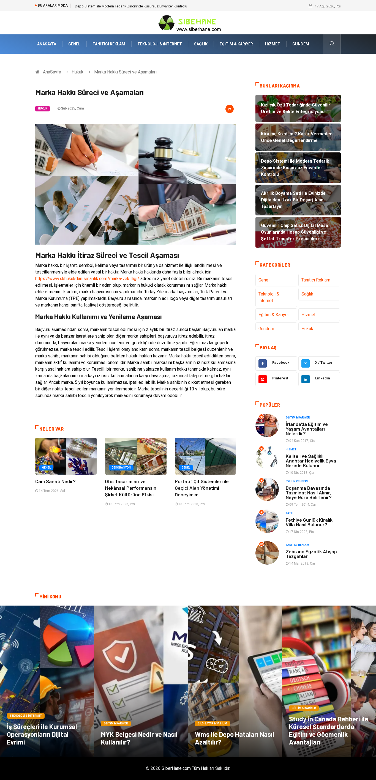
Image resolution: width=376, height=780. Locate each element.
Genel (74, 44)
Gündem (300, 44)
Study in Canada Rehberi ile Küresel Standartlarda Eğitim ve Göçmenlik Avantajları (328, 730)
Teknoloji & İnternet (159, 44)
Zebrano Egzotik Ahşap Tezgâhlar (311, 553)
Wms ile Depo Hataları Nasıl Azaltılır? (234, 738)
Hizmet (272, 44)
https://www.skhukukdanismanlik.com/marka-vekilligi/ (87, 278)
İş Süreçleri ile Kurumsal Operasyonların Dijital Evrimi (42, 734)
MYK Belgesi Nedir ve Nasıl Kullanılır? (139, 738)
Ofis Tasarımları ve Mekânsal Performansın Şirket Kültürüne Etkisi (130, 487)
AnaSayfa (46, 44)
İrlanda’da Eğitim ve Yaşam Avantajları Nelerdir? (307, 428)
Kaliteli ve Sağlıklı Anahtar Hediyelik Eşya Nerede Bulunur (311, 460)
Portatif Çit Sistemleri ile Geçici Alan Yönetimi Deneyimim (202, 487)
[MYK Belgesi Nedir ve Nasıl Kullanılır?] (141, 681)
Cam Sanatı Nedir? (55, 481)
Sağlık (201, 44)
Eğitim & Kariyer (236, 44)
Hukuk (77, 72)
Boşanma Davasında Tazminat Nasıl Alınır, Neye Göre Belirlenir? (309, 492)
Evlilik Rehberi (297, 481)
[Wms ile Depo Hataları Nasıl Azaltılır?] (235, 681)
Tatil (289, 513)
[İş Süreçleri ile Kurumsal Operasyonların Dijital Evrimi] (47, 681)
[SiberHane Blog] (188, 22)
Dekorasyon (121, 467)
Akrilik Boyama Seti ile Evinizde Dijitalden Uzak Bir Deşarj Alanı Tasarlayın (132, 6)
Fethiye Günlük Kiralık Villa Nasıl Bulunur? (309, 522)
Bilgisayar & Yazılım (212, 723)
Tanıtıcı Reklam (108, 44)
